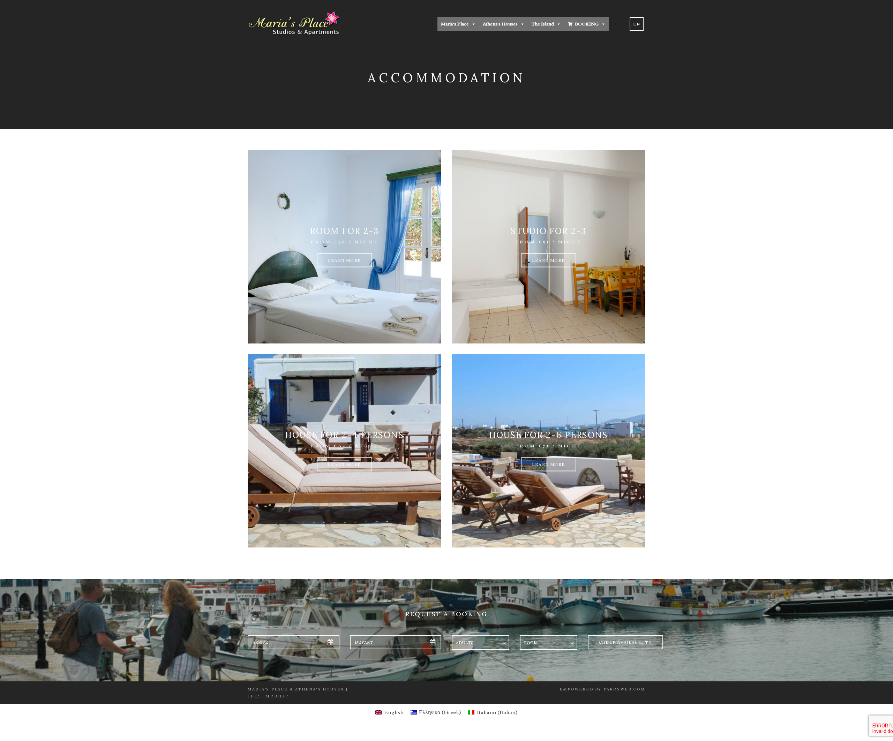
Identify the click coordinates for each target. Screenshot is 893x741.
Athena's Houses (500, 24)
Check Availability (625, 642)
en (636, 24)
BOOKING (587, 24)
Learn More (344, 260)
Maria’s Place (455, 24)
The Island (543, 24)
